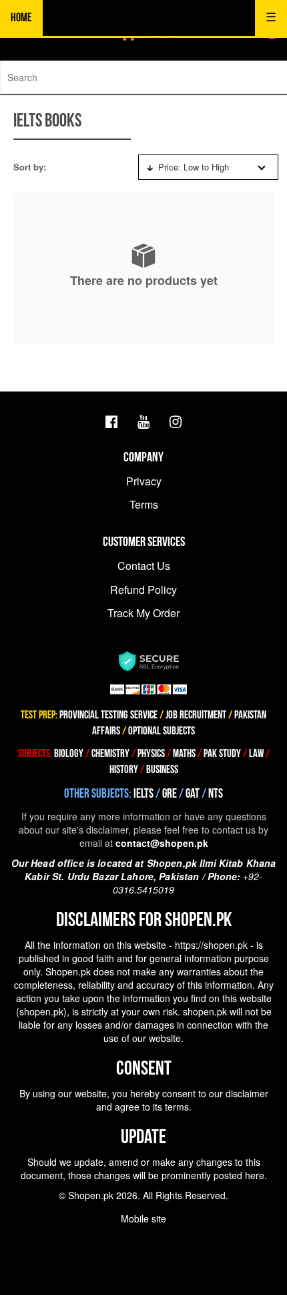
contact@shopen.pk (161, 843)
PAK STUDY (222, 753)
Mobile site (143, 1218)
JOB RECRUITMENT (196, 715)
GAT (193, 794)
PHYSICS (152, 753)
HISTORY (123, 769)
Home (21, 18)
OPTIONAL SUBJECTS (161, 731)
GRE (169, 794)
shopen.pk (41, 1011)
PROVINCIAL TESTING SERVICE (108, 715)
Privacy (144, 481)
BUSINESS (162, 769)
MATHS (184, 753)
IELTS (143, 794)
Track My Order (143, 613)
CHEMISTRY (110, 753)
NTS (215, 794)
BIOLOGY (68, 753)
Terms (143, 504)
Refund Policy (143, 589)
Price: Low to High (193, 166)
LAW (256, 753)
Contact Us (143, 565)
